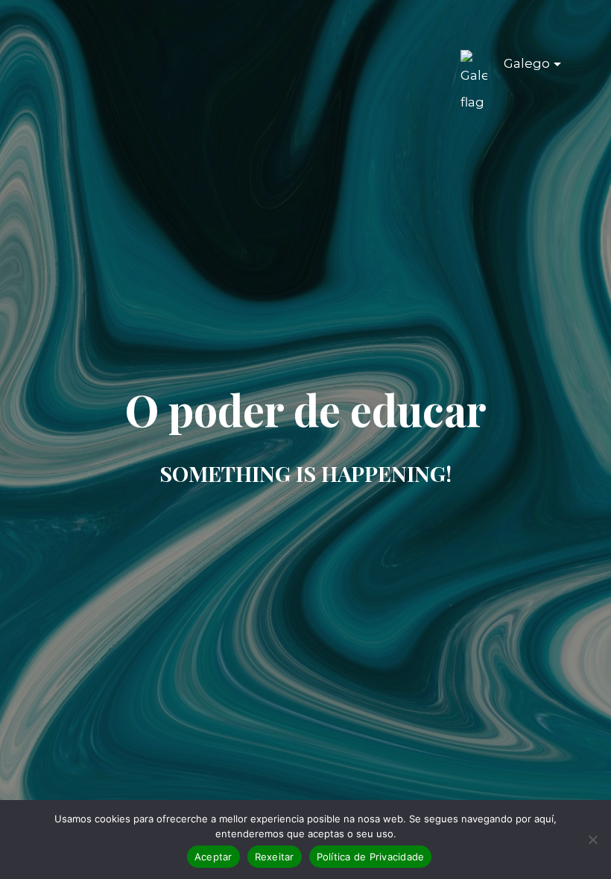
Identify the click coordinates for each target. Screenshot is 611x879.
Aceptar (213, 857)
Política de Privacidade (371, 857)
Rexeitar (274, 857)
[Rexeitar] (592, 839)
